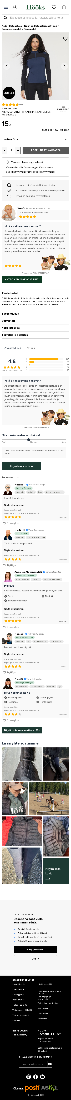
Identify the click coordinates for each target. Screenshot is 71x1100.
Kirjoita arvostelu (21, 466)
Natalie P (19, 484)
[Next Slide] (64, 66)
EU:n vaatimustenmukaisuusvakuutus (49, 991)
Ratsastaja (15, 26)
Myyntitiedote (18, 984)
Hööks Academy (19, 1035)
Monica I (19, 633)
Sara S (21, 208)
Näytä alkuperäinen (14, 505)
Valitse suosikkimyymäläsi (40, 171)
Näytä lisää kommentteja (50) (22, 730)
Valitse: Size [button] (11, 139)
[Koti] (35, 7)
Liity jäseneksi (35, 949)
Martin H (19, 530)
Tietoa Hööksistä (19, 1005)
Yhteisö (31, 348)
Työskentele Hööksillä (22, 1010)
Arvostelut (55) (12, 348)
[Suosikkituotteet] (54, 7)
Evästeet (16, 1020)
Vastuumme (18, 1000)
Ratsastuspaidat (11, 29)
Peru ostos (42, 1019)
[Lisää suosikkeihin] (65, 38)
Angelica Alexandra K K (28, 572)
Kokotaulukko (11, 327)
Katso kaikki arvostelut (22, 279)
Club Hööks (43, 1013)
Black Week (43, 1008)
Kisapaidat (30, 29)
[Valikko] (6, 7)
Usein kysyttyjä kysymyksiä (44, 997)
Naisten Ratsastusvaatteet (40, 26)
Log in (35, 958)
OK (50, 1064)
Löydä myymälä (45, 984)
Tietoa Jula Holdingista (48, 1003)
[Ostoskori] (64, 7)
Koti (4, 26)
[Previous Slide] (6, 66)
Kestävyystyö (18, 994)
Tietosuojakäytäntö (20, 1015)
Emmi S (18, 679)
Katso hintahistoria (55, 130)
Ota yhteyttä (18, 989)
